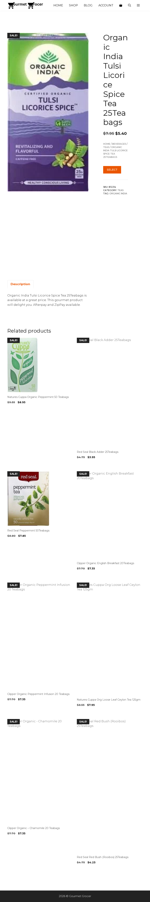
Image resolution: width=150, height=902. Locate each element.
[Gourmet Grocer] (25, 5)
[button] (138, 5)
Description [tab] (20, 284)
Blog (88, 5)
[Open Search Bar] (129, 5)
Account (105, 5)
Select (112, 169)
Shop (73, 5)
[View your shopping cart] (120, 5)
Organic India (118, 193)
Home (58, 5)
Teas (106, 147)
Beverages (119, 143)
